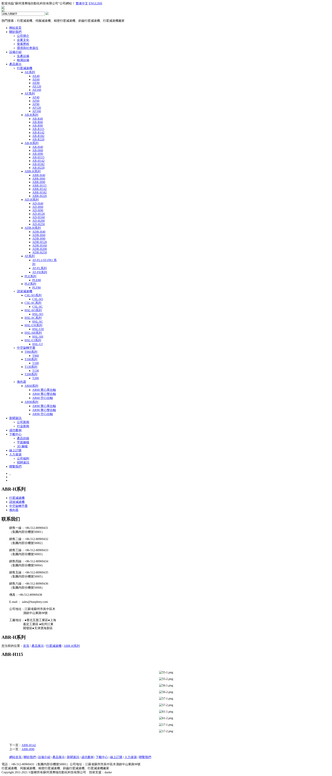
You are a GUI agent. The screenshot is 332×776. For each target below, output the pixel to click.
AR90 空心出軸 (42, 414)
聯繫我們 (15, 466)
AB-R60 (37, 122)
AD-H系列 (32, 199)
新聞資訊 (15, 418)
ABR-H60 (38, 178)
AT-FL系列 (39, 268)
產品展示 (15, 64)
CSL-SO (37, 299)
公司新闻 (23, 422)
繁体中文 (82, 3)
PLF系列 (30, 283)
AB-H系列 (31, 143)
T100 (35, 363)
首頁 (26, 645)
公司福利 (23, 458)
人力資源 (15, 454)
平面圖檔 (23, 442)
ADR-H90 (38, 238)
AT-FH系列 (39, 272)
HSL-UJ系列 (33, 340)
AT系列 (30, 256)
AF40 (35, 97)
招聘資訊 (23, 462)
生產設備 (23, 56)
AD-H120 (38, 213)
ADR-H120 (39, 242)
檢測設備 (23, 60)
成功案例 (15, 430)
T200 (35, 378)
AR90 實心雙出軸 (44, 410)
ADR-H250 (39, 252)
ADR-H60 (38, 235)
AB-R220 (38, 139)
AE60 (36, 79)
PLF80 (36, 287)
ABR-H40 (38, 175)
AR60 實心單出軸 (44, 389)
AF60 (35, 100)
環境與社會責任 (27, 48)
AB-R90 (37, 125)
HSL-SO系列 (33, 310)
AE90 (36, 83)
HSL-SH (37, 336)
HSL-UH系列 (33, 325)
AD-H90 (37, 210)
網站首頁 (15, 757)
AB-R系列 (31, 114)
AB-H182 (38, 164)
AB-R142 (38, 132)
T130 (35, 370)
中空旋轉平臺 (26, 347)
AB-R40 (37, 118)
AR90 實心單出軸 (44, 406)
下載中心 (15, 434)
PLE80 (36, 280)
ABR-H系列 (33, 171)
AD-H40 (37, 203)
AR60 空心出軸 (42, 398)
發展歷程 (23, 44)
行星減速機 (24, 68)
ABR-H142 (39, 189)
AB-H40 (37, 147)
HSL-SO (37, 314)
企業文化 (23, 40)
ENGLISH (95, 3)
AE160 (36, 89)
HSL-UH (38, 329)
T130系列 (31, 366)
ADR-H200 (39, 249)
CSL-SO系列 (33, 295)
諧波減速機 (24, 291)
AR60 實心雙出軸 (44, 393)
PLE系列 (30, 276)
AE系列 (30, 72)
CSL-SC (37, 306)
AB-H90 (37, 153)
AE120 (36, 86)
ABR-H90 (38, 182)
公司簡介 (23, 35)
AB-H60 (37, 150)
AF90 (35, 104)
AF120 (36, 107)
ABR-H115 (39, 185)
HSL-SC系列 (33, 317)
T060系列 (31, 351)
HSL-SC (37, 321)
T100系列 (31, 359)
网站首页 (15, 27)
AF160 (36, 111)
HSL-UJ (37, 344)
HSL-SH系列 (33, 332)
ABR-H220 (39, 196)
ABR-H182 (39, 192)
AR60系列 (31, 385)
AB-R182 (38, 136)
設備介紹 (15, 52)
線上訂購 (15, 450)
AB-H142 (38, 160)
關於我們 (15, 31)
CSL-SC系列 (33, 302)
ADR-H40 (38, 231)
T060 (35, 355)
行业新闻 (23, 426)
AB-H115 (38, 157)
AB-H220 (38, 167)
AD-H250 (38, 224)
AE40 (36, 76)
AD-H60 (37, 207)
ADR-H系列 (33, 227)
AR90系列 (31, 402)
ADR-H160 (39, 245)
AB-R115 (38, 129)
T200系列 (31, 374)
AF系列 (30, 93)
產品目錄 (23, 438)
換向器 (21, 381)
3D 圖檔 (22, 446)
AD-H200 (38, 220)
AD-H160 (38, 217)
